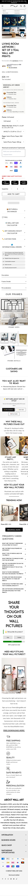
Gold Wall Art (15, 60)
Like (8, 637)
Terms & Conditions (8, 883)
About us (5, 843)
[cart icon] (24, 6)
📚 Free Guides (14, 414)
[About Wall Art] (14, 6)
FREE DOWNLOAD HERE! (14, 730)
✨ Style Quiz (20, 409)
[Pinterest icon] (2, 879)
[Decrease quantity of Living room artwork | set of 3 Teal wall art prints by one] (11, 189)
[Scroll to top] (24, 887)
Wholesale (5, 889)
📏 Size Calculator (8, 409)
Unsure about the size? (9, 886)
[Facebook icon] (5, 879)
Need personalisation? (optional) (13, 148)
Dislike (19, 637)
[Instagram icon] (7, 879)
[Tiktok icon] (16, 879)
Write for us (6, 892)
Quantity (5, 189)
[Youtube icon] (13, 879)
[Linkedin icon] (10, 879)
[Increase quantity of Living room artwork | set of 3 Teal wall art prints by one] (23, 189)
